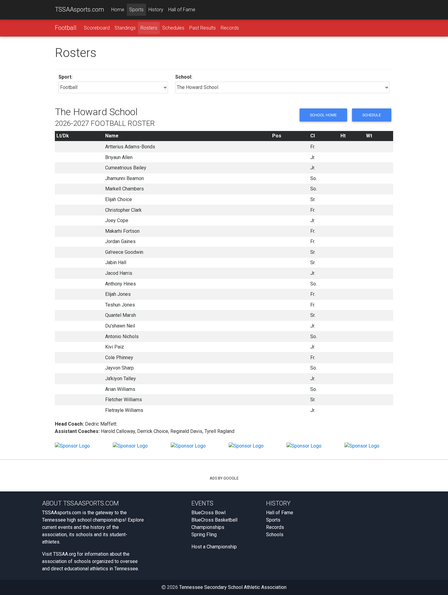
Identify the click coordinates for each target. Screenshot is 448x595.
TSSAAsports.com (79, 9)
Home (117, 9)
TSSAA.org (64, 554)
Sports (136, 9)
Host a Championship (214, 547)
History (155, 9)
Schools (274, 534)
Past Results (202, 28)
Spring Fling (204, 534)
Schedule (371, 115)
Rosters (148, 28)
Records (230, 28)
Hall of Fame (181, 9)
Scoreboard (97, 28)
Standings (125, 28)
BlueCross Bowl (208, 512)
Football (65, 27)
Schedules (173, 28)
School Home (323, 115)
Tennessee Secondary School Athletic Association (232, 587)
